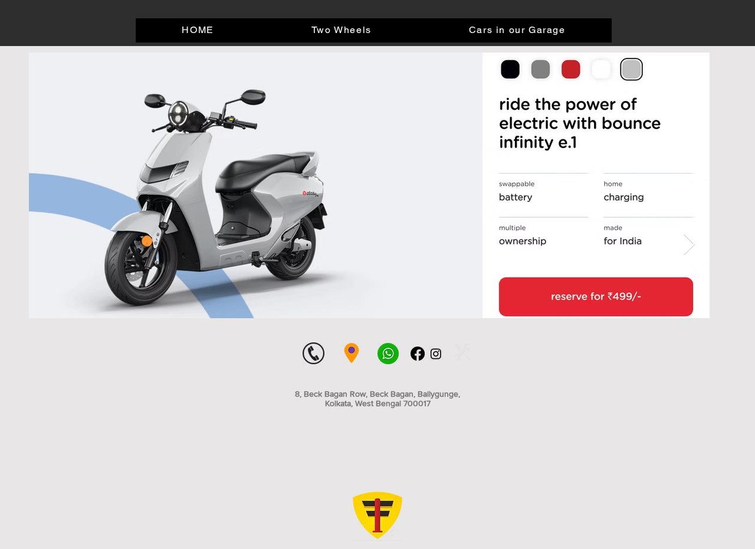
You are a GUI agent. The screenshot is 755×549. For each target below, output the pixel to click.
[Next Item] (689, 244)
